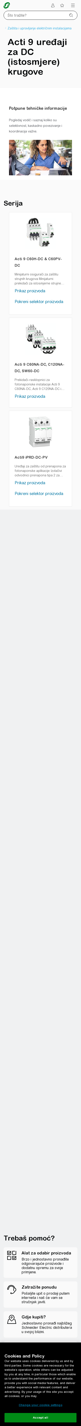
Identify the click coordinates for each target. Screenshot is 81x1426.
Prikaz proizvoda (30, 290)
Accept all (40, 1417)
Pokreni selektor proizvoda (39, 301)
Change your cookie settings (40, 1405)
